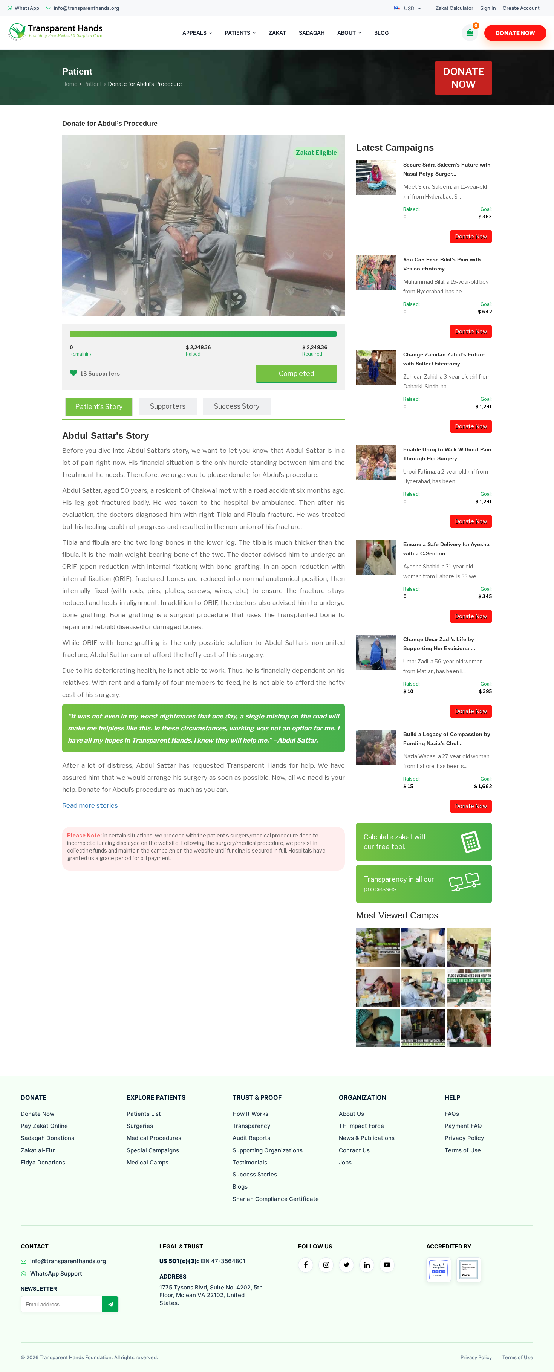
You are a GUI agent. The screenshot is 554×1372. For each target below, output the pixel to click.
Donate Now (515, 33)
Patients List (144, 1113)
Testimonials (250, 1162)
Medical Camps (147, 1162)
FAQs (452, 1113)
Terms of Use (463, 1150)
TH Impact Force (361, 1125)
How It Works (250, 1113)
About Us (351, 1113)
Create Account (521, 8)
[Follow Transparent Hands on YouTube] (387, 1265)
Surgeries (140, 1125)
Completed (296, 373)
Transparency (252, 1125)
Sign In (488, 8)
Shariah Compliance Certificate (276, 1198)
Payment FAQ (463, 1125)
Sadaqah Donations (47, 1137)
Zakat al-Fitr (38, 1150)
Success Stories (255, 1174)
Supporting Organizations (268, 1150)
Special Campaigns (153, 1150)
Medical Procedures (154, 1137)
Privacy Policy (464, 1137)
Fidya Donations (43, 1162)
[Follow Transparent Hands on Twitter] (346, 1265)
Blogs (240, 1186)
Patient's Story (99, 407)
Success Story (237, 406)
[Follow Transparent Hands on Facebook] (305, 1265)
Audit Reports (251, 1137)
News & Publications (367, 1137)
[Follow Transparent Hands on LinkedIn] (366, 1265)
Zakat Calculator (454, 8)
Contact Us (354, 1150)
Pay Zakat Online (44, 1125)
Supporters (167, 406)
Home (70, 84)
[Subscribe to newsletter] (110, 1304)
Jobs (345, 1162)
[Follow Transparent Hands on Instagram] (326, 1265)
